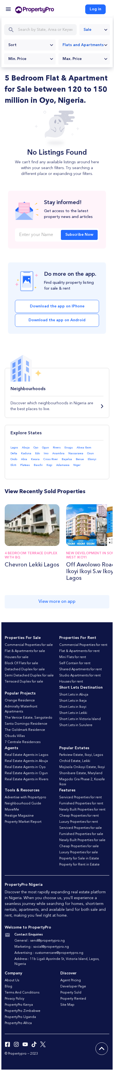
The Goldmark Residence (25, 730)
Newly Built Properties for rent (82, 809)
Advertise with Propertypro (25, 797)
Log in (95, 9)
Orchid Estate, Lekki (74, 761)
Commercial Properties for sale (29, 645)
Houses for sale (16, 657)
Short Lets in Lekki (73, 713)
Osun (90, 453)
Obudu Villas (15, 736)
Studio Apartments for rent (80, 675)
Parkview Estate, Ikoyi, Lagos (81, 755)
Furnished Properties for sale (81, 834)
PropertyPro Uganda (20, 1017)
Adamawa (62, 465)
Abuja (26, 447)
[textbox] (30, 45)
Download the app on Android (57, 320)
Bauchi (38, 465)
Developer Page (73, 986)
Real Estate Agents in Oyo (25, 767)
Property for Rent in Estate (79, 864)
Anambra (58, 453)
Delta (14, 453)
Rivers (57, 447)
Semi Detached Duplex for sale (29, 675)
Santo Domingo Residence (26, 724)
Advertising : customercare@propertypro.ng (48, 953)
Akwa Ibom (84, 447)
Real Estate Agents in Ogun (26, 773)
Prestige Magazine (19, 815)
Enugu (68, 447)
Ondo (14, 459)
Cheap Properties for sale (79, 846)
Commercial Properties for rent (83, 645)
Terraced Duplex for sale (24, 681)
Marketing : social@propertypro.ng (41, 947)
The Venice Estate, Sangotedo (28, 717)
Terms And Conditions (22, 992)
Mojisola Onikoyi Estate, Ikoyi (82, 767)
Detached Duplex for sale (25, 669)
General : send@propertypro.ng (39, 940)
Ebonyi (92, 459)
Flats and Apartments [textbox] (83, 45)
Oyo (35, 447)
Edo (37, 453)
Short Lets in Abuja (73, 694)
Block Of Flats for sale (21, 663)
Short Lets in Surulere (75, 725)
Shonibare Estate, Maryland (80, 773)
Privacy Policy (14, 998)
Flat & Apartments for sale (25, 651)
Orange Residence (20, 700)
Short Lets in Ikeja (73, 701)
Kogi (49, 465)
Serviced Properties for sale (80, 828)
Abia (24, 459)
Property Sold (70, 992)
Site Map (67, 1005)
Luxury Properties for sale (78, 852)
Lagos (14, 447)
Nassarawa (75, 453)
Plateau (25, 465)
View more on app (57, 602)
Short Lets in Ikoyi (72, 707)
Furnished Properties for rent (81, 803)
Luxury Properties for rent (78, 822)
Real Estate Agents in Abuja (26, 761)
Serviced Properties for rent (80, 797)
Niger (77, 465)
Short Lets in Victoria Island (80, 719)
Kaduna (26, 453)
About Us (12, 980)
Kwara (35, 459)
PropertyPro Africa (18, 1023)
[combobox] (94, 29)
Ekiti (13, 465)
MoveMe (12, 809)
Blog (8, 986)
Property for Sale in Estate (79, 858)
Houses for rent (71, 681)
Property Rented (73, 998)
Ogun (45, 447)
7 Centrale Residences (22, 742)
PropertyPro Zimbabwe (22, 1011)
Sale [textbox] (87, 30)
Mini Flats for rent (72, 657)
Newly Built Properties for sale (82, 840)
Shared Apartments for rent (80, 669)
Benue (80, 459)
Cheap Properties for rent (79, 815)
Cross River (50, 459)
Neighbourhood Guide (23, 803)
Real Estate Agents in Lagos (26, 755)
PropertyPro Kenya (19, 1005)
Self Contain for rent (74, 663)
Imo (46, 453)
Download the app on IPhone (57, 306)
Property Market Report (23, 822)
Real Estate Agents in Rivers (26, 779)
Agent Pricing (70, 980)
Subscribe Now (79, 235)
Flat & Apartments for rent (79, 651)
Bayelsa (67, 459)
